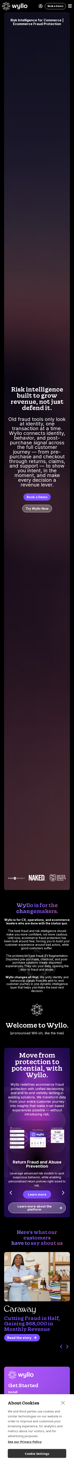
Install (12, 1392)
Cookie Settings (37, 1453)
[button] (10, 1192)
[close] (63, 1402)
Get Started (23, 1385)
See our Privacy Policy (25, 1442)
